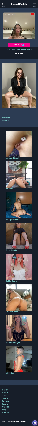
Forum (5, 404)
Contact (5, 412)
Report (5, 390)
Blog (4, 410)
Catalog (5, 407)
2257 (4, 395)
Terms (5, 398)
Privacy (5, 401)
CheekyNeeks (12, 312)
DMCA (5, 393)
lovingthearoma (13, 219)
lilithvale (9, 189)
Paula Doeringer (13, 342)
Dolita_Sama (11, 281)
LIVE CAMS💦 (19, 45)
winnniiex (10, 373)
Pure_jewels (11, 250)
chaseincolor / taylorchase (19, 50)
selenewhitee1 (12, 158)
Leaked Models (19, 4)
